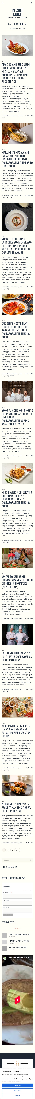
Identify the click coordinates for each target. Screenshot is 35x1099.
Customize (17, 1090)
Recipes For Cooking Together (18, 947)
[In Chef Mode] (17, 1067)
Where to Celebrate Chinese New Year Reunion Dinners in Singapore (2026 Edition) (17, 581)
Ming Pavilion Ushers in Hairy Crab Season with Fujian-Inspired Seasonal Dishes (17, 731)
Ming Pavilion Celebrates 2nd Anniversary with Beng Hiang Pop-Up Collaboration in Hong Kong (17, 499)
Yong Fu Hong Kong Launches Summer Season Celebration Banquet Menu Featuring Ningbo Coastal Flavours (17, 246)
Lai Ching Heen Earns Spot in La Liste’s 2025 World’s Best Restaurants (17, 656)
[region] (17, 1083)
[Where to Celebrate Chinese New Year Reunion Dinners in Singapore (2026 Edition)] (17, 558)
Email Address (7, 893)
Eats (16, 28)
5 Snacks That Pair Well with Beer (19, 941)
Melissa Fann (6, 116)
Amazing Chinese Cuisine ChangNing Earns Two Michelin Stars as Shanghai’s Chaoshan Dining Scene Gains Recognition (16, 73)
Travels (12, 376)
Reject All (17, 1095)
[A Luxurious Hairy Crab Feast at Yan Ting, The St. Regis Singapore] (17, 785)
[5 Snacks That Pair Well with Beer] (4, 942)
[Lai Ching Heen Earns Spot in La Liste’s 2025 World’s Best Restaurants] (17, 634)
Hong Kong (5, 197)
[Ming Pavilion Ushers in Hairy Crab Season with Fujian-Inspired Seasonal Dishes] (17, 707)
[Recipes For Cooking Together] (4, 948)
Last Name (6, 907)
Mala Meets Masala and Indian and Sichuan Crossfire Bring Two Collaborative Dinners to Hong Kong (17, 159)
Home (12, 28)
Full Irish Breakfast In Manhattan (19, 935)
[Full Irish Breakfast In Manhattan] (4, 936)
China (15, 116)
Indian (12, 197)
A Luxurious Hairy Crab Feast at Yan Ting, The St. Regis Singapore (16, 807)
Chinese (20, 116)
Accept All (18, 1085)
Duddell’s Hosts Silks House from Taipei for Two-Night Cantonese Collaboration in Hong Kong (16, 330)
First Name (6, 900)
